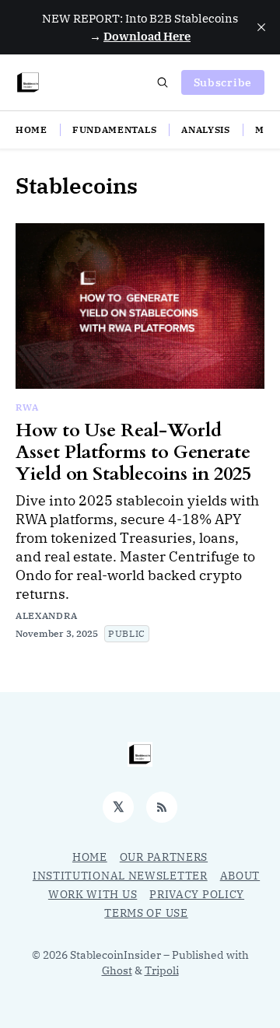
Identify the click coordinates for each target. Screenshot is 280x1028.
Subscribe (223, 82)
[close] (261, 27)
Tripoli (162, 970)
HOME (31, 129)
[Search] (162, 82)
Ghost (117, 970)
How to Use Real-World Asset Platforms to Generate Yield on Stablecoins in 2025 (133, 452)
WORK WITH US (92, 894)
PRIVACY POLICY (196, 894)
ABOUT (240, 876)
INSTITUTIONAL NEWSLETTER (120, 876)
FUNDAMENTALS (114, 129)
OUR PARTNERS (164, 857)
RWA (27, 407)
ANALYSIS (205, 129)
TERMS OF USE (145, 913)
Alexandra (46, 615)
